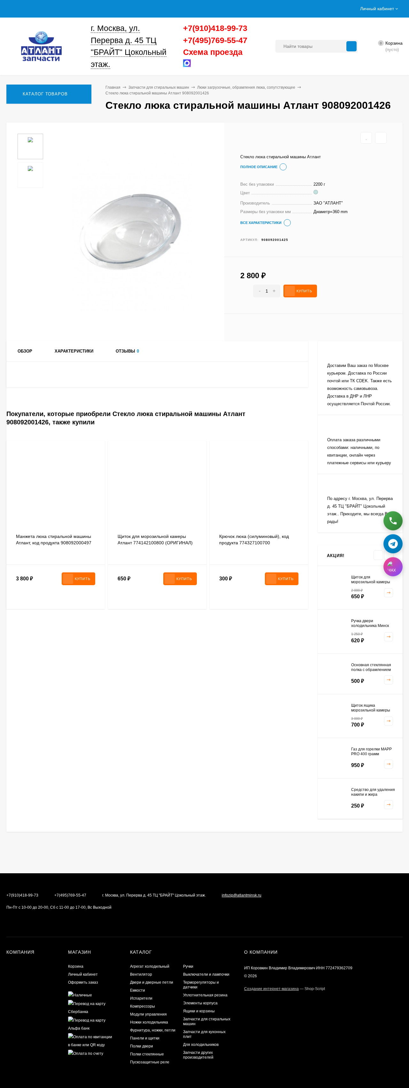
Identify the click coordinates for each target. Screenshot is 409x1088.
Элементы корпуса (200, 1003)
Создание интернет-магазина (271, 989)
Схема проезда (213, 52)
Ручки (188, 966)
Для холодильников (201, 1044)
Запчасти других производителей (198, 1055)
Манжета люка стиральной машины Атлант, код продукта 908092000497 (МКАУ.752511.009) (53, 543)
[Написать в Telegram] (393, 542)
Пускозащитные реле (149, 1062)
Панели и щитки (144, 1038)
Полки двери (141, 1046)
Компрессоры (142, 1006)
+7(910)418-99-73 (215, 28)
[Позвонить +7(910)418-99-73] (393, 519)
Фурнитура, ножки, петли (152, 1030)
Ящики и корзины (199, 1011)
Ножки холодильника (149, 1022)
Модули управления (148, 1014)
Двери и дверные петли (151, 982)
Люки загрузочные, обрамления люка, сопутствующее (246, 87)
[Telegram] (193, 64)
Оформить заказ (83, 982)
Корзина (75, 966)
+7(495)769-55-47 (215, 40)
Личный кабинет (83, 974)
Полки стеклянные (147, 1054)
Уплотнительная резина (205, 995)
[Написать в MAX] (393, 565)
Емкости (137, 990)
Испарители (141, 998)
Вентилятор (141, 974)
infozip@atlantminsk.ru (241, 895)
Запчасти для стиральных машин (158, 87)
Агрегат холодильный (149, 966)
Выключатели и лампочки (206, 974)
